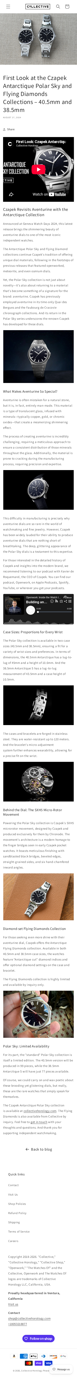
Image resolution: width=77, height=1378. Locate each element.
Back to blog (41, 1149)
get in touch (39, 1122)
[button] (8, 6)
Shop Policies (17, 1204)
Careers (13, 1241)
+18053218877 (17, 1324)
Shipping (14, 1222)
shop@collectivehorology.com (29, 1318)
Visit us (13, 1304)
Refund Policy (17, 1213)
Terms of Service (19, 1231)
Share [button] (11, 129)
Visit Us (13, 1194)
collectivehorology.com (40, 1111)
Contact (13, 1185)
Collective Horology (31, 1370)
